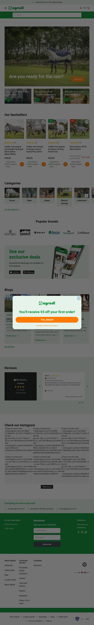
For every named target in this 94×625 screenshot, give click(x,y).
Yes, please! (47, 319)
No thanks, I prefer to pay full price (47, 325)
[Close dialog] (78, 298)
